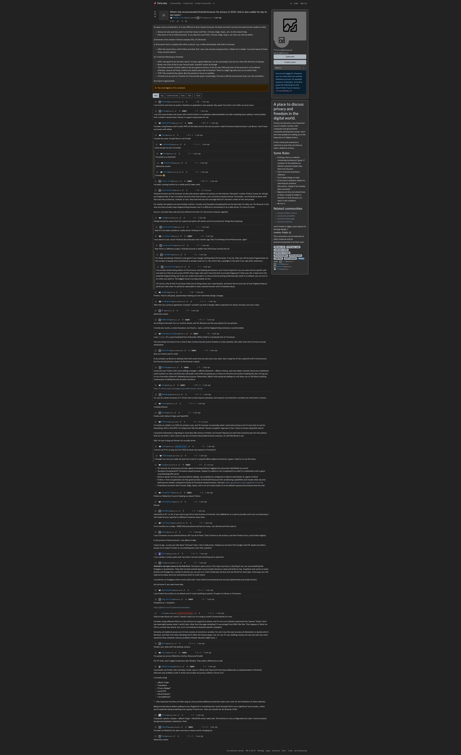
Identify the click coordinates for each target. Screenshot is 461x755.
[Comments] (164, 15)
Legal (268, 751)
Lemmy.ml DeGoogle (286, 219)
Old (189, 96)
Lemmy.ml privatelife (286, 216)
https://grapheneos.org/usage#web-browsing (244, 483)
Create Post (188, 3)
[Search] (291, 3)
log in (168, 88)
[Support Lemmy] (213, 3)
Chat (198, 96)
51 (173, 21)
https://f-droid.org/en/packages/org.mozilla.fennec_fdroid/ (178, 389)
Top (162, 96)
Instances (276, 751)
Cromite (161, 337)
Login (296, 3)
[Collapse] (156, 102)
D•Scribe (162, 3)
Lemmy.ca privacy (284, 222)
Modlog (301, 258)
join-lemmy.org (300, 751)
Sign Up (303, 3)
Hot (156, 96)
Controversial (172, 96)
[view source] (186, 21)
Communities (175, 3)
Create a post (290, 62)
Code (290, 751)
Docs (284, 751)
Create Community (203, 3)
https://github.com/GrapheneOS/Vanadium (172, 607)
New (183, 96)
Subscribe (290, 57)
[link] (177, 21)
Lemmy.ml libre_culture (287, 213)
